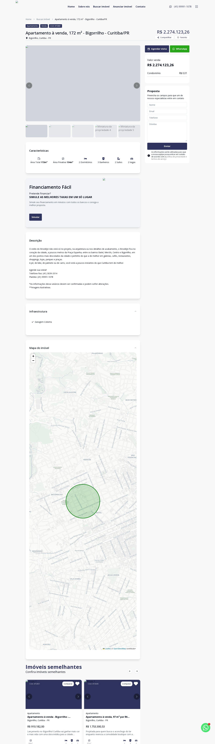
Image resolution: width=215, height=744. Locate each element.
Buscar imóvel (101, 6)
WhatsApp (181, 48)
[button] (29, 85)
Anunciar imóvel (122, 6)
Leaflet (107, 648)
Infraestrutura (38, 311)
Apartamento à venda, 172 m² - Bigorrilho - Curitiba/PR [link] (81, 19)
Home (71, 6)
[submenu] (196, 6)
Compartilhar (165, 37)
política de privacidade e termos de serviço (169, 157)
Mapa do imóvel (39, 348)
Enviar (167, 146)
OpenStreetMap (119, 648)
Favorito (183, 37)
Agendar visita (159, 48)
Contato (140, 6)
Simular (35, 217)
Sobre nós (84, 6)
